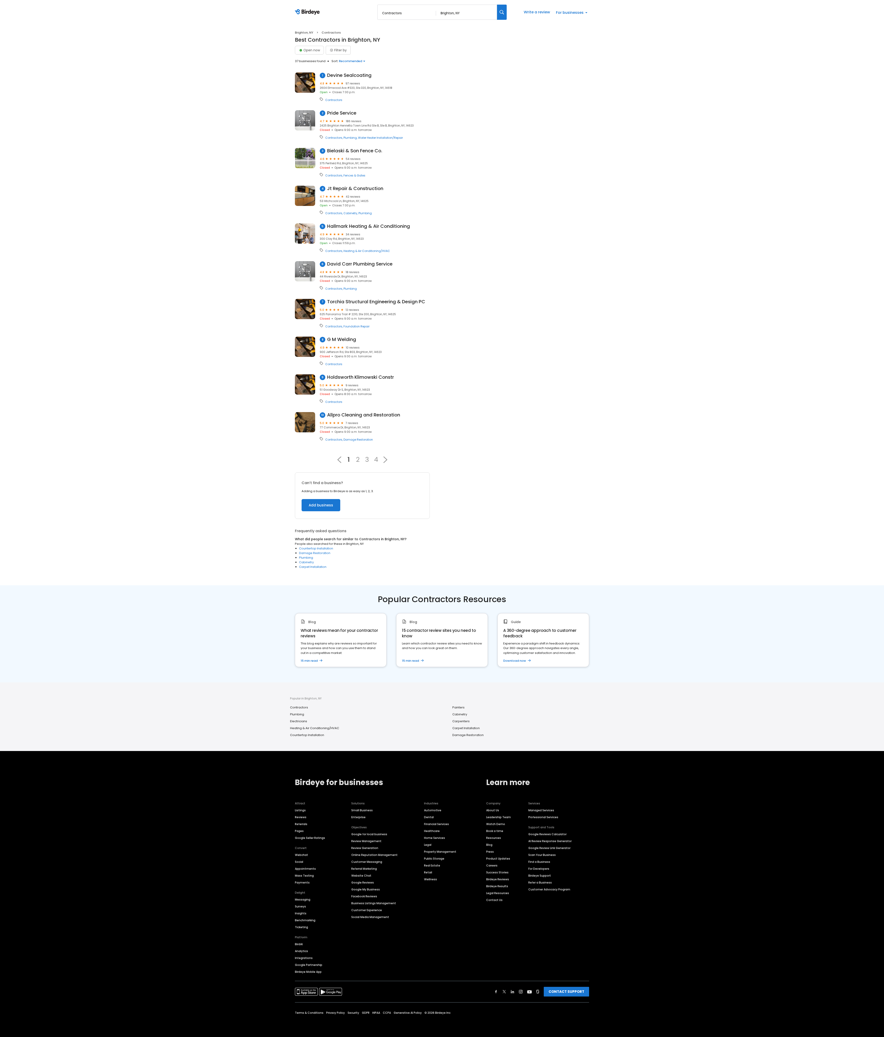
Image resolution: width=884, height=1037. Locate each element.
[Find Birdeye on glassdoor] (537, 992)
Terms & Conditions (309, 1013)
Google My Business (365, 889)
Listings (300, 810)
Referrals (301, 824)
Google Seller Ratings (310, 838)
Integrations (304, 958)
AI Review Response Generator (550, 841)
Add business (321, 505)
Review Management (366, 841)
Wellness (430, 879)
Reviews (300, 817)
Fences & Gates (354, 175)
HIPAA (376, 1013)
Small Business (362, 810)
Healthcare (432, 831)
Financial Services (436, 824)
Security (353, 1013)
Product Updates (498, 859)
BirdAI (299, 944)
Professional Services (543, 817)
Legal (427, 845)
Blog (489, 845)
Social (299, 862)
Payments (302, 882)
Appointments (305, 869)
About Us (492, 810)
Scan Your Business (542, 855)
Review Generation (364, 848)
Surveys (300, 906)
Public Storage (434, 859)
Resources (493, 838)
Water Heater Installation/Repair (380, 138)
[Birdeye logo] (308, 12)
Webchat (301, 855)
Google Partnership (308, 965)
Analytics (301, 951)
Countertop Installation (316, 548)
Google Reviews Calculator (547, 834)
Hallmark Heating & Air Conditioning (368, 226)
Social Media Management (370, 917)
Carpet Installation (312, 567)
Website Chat (361, 876)
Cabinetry (350, 213)
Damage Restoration (358, 440)
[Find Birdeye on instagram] (521, 992)
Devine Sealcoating (349, 75)
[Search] (502, 12)
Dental (429, 817)
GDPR (365, 1013)
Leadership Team (498, 817)
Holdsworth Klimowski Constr (360, 377)
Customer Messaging (366, 862)
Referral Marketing (364, 869)
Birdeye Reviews (497, 879)
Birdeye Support (539, 876)
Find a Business (539, 862)
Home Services (434, 838)
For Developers (538, 869)
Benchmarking (305, 920)
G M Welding (341, 339)
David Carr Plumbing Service (360, 264)
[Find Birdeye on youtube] (529, 992)
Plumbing (350, 138)
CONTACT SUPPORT (566, 991)
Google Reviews (362, 882)
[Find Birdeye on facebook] (496, 992)
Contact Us (494, 900)
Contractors (333, 100)
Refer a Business (540, 882)
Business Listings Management (373, 903)
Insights (300, 913)
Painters (458, 707)
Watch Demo (495, 824)
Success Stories (497, 872)
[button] (385, 459)
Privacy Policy (335, 1013)
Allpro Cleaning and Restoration (363, 415)
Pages (299, 831)
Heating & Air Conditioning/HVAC (366, 251)
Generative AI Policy (408, 1013)
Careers (491, 865)
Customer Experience (366, 910)
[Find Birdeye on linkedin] (512, 992)
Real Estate (432, 865)
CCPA (387, 1013)
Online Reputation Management (374, 855)
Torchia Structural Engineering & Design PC (376, 302)
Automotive (432, 810)
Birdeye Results (497, 886)
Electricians (298, 721)
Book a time (494, 831)
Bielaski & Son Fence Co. (354, 151)
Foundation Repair (356, 326)
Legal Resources (497, 893)
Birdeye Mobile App (308, 972)
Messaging (302, 899)
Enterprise (358, 817)
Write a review (537, 12)
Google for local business (369, 834)
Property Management (440, 852)
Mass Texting (304, 876)
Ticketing (301, 927)
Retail (428, 872)
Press (490, 852)
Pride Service (341, 113)
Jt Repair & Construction (355, 188)
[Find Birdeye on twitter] (504, 992)
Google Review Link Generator (549, 848)
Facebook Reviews (364, 896)
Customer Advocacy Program (549, 889)
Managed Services (541, 810)
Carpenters (461, 721)
